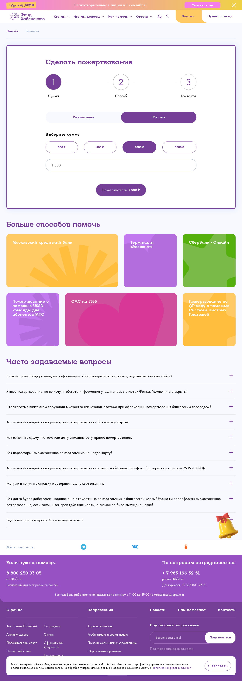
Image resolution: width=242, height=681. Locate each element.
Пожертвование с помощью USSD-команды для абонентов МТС (30, 308)
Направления (100, 610)
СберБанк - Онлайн (209, 242)
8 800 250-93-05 (23, 573)
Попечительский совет (21, 643)
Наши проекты (54, 655)
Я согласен (217, 666)
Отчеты (49, 634)
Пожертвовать (114, 190)
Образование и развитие (104, 651)
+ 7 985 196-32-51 (181, 573)
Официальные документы (53, 645)
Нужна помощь (220, 16)
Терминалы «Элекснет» (142, 244)
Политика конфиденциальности (171, 649)
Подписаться (220, 637)
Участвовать (202, 5)
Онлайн (12, 31)
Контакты (227, 610)
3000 (178, 147)
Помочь (188, 16)
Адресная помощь (100, 626)
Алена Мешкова (17, 634)
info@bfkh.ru (14, 579)
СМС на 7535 (84, 301)
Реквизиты (32, 31)
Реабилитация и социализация (108, 634)
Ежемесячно (83, 117)
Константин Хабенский (21, 626)
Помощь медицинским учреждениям (112, 643)
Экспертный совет (18, 651)
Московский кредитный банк (42, 242)
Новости (157, 610)
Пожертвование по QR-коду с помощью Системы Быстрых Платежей (209, 308)
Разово (159, 117)
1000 (138, 147)
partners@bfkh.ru (173, 579)
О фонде (14, 610)
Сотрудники (52, 626)
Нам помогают (192, 610)
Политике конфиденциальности (172, 667)
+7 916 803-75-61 (194, 585)
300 (60, 147)
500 (98, 147)
